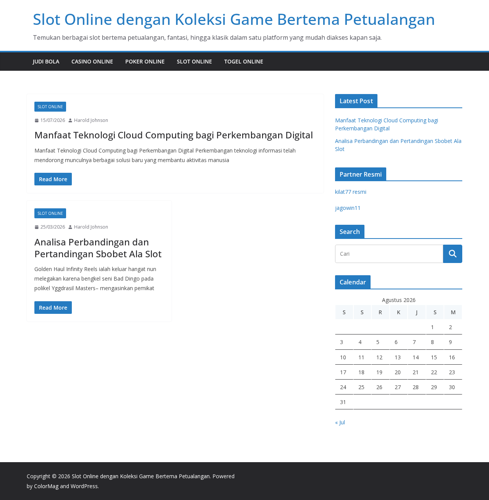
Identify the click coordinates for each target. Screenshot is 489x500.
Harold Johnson (91, 120)
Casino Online (92, 61)
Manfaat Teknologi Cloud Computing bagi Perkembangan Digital (173, 134)
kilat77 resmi (350, 191)
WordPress (84, 486)
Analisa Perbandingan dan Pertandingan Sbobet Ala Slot (98, 247)
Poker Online (145, 61)
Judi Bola (46, 61)
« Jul (340, 422)
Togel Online (243, 61)
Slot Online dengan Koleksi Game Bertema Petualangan (234, 18)
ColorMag (46, 486)
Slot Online (194, 61)
